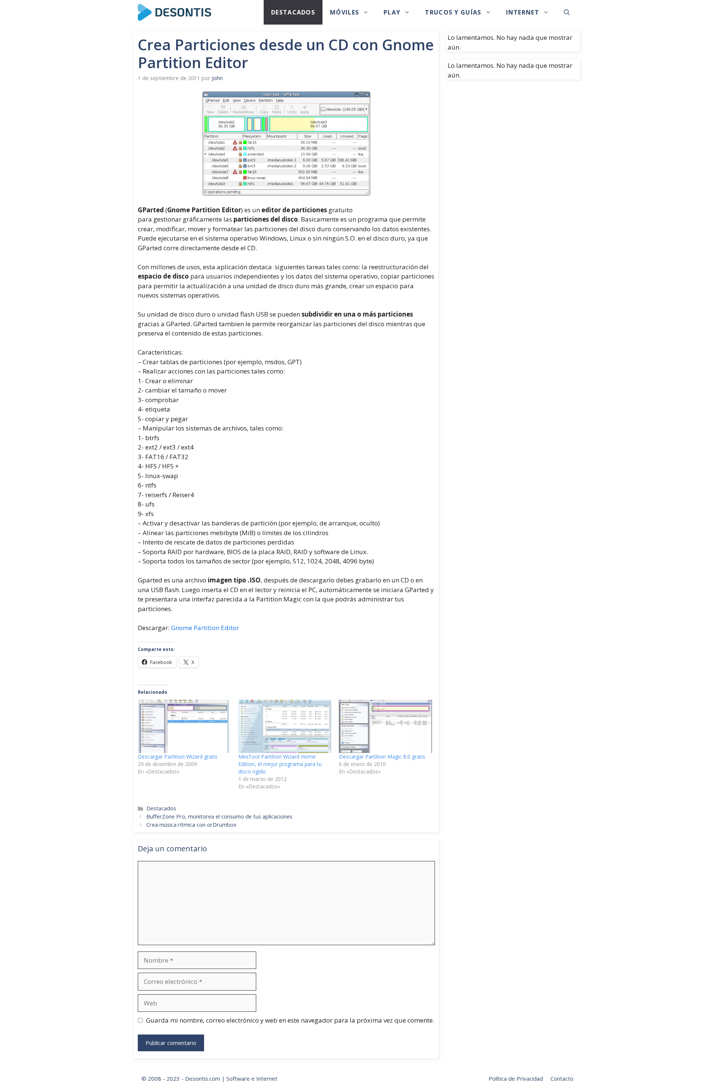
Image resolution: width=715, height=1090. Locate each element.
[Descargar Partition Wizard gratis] (184, 726)
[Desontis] (174, 12)
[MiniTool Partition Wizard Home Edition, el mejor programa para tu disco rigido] (284, 726)
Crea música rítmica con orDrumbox (191, 824)
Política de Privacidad (516, 1078)
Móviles (344, 12)
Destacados (293, 12)
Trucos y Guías (453, 12)
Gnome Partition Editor (205, 627)
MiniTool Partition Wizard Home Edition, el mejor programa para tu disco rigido (280, 764)
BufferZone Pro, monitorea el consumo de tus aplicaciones (219, 816)
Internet (522, 12)
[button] (566, 12)
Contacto (561, 1078)
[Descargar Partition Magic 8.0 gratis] (385, 726)
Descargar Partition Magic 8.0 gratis (382, 756)
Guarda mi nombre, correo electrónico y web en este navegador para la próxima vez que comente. (290, 1020)
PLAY (392, 12)
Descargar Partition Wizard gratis (177, 756)
